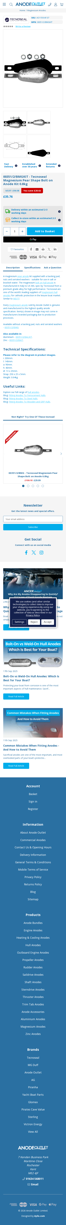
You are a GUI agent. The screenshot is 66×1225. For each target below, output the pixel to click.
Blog (33, 892)
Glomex (33, 1102)
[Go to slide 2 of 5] (28, 486)
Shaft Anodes (33, 982)
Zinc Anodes (33, 1034)
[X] (49, 249)
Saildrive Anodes (33, 974)
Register (33, 809)
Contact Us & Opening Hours (33, 847)
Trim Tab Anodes (33, 1004)
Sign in (33, 801)
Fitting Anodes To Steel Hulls (23, 398)
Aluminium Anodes (33, 1019)
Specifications (32, 267)
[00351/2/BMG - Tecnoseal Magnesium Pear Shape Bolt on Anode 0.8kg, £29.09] (33, 450)
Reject (34, 622)
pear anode (23, 276)
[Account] (55, 4)
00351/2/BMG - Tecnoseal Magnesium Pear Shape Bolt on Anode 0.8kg (33, 474)
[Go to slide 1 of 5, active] (23, 486)
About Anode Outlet (33, 832)
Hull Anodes (33, 945)
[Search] (11, 4)
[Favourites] (33, 461)
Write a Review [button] (23, 26)
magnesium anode (18, 305)
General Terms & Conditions (33, 862)
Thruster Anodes (33, 997)
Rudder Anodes (33, 967)
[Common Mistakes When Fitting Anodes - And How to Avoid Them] (33, 723)
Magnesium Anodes (33, 1026)
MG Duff (33, 1065)
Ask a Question (52, 267)
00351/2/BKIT (16, 340)
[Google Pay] (33, 239)
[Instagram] (41, 552)
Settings (19, 622)
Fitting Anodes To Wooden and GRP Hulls (29, 401)
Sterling (33, 1117)
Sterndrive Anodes (33, 989)
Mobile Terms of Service (33, 869)
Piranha (33, 1087)
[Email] (37, 249)
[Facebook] (31, 249)
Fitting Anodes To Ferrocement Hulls (27, 395)
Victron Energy (33, 1124)
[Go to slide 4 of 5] (38, 486)
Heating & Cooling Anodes (33, 937)
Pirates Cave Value (33, 1109)
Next (61, 453)
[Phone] (49, 4)
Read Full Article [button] (16, 696)
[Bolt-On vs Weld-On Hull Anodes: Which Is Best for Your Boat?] (33, 653)
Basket (33, 794)
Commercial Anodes (33, 840)
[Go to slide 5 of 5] (43, 486)
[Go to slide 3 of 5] (33, 486)
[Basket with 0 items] (61, 4)
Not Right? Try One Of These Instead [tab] (33, 416)
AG (33, 1080)
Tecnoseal (33, 1057)
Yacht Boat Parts (33, 1094)
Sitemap (33, 899)
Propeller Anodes (33, 960)
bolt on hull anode (44, 282)
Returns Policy (33, 884)
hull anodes (33, 392)
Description (13, 267)
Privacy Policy (33, 877)
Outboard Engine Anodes (33, 952)
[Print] (43, 249)
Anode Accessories (33, 1012)
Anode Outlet (33, 1072)
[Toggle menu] (4, 4)
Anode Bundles (33, 923)
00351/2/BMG (12, 327)
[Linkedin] (55, 249)
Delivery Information (33, 855)
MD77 (16, 298)
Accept (48, 622)
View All (33, 1131)
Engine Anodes (33, 930)
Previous (4, 453)
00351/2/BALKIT (24, 337)
